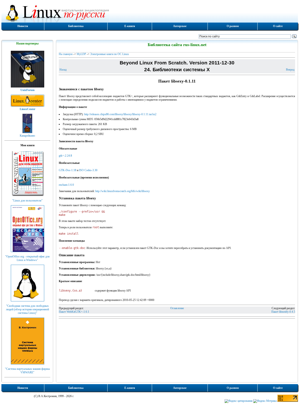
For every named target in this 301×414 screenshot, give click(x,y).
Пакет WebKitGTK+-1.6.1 (74, 311)
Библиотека (75, 26)
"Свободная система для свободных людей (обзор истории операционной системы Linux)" (27, 309)
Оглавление (177, 308)
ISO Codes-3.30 (88, 170)
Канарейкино (27, 135)
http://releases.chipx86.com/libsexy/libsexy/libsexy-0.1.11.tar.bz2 (120, 114)
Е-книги (129, 26)
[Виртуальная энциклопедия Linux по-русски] (149, 13)
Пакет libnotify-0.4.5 (283, 311)
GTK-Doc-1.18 (67, 170)
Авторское (179, 26)
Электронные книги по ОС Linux (109, 54)
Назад (63, 69)
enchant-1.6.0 (66, 184)
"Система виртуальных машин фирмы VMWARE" (27, 370)
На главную (66, 54)
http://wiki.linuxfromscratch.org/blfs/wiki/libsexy (122, 191)
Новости (22, 26)
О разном (233, 26)
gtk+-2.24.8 (65, 155)
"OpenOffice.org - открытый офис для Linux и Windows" (27, 258)
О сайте (278, 26)
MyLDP (81, 54)
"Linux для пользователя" (27, 200)
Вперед (290, 69)
